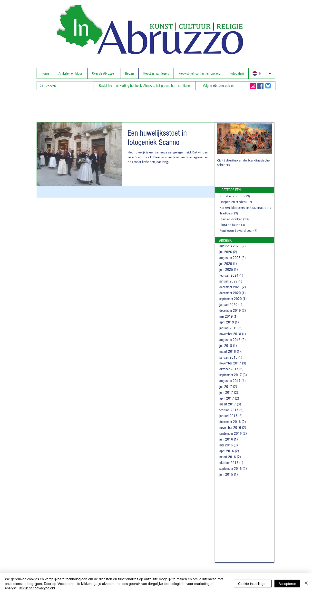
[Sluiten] (306, 583)
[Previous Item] (225, 139)
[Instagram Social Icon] (253, 86)
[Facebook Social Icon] (260, 86)
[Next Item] (264, 139)
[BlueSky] (268, 86)
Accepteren (287, 583)
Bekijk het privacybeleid (37, 587)
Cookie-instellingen (252, 583)
